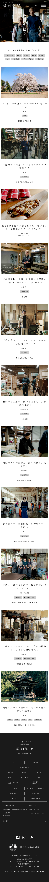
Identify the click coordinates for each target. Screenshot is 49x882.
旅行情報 (35, 782)
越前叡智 (11, 4)
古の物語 (30, 788)
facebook (18, 837)
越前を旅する (24, 767)
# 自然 (34, 55)
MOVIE (13, 799)
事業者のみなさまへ (9, 806)
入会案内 (7, 815)
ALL (10, 50)
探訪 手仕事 (35, 794)
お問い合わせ (35, 799)
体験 (18, 50)
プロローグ (13, 788)
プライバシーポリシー (36, 813)
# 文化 (26, 55)
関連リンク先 (33, 806)
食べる (28, 50)
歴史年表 (41, 788)
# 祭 (7, 59)
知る (14, 50)
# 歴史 (19, 55)
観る (22, 50)
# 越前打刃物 (9, 55)
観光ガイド (35, 783)
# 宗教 (41, 55)
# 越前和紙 (15, 59)
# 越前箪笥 (39, 59)
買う (39, 50)
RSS (31, 837)
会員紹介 (7, 813)
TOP (13, 762)
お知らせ (35, 762)
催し (39, 778)
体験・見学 (9, 772)
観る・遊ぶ (24, 778)
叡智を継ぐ (13, 794)
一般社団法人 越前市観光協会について (15, 809)
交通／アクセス (13, 783)
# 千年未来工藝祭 (27, 59)
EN (36, 6)
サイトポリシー (34, 809)
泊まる (34, 50)
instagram (24, 837)
